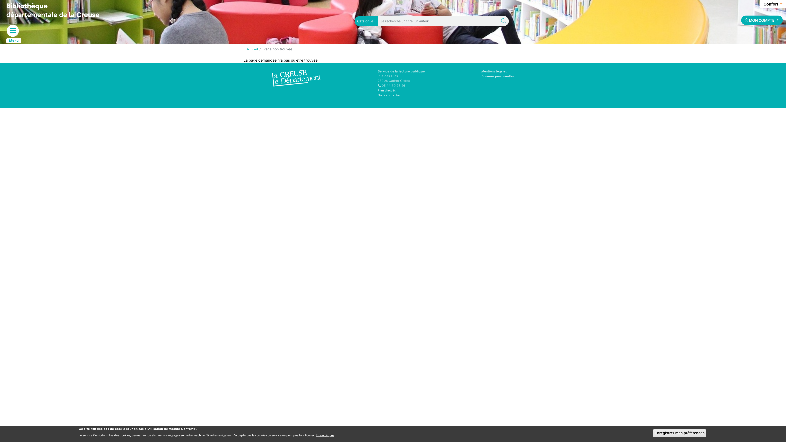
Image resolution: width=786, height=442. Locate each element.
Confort (773, 4)
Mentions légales (494, 71)
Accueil (252, 49)
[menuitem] (762, 20)
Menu (14, 40)
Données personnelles (497, 76)
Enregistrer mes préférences (680, 433)
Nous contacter (389, 95)
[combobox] (366, 21)
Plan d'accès (387, 90)
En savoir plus (325, 435)
